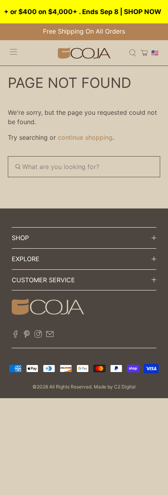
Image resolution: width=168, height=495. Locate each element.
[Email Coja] (50, 335)
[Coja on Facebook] (15, 335)
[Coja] (84, 53)
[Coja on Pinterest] (26, 335)
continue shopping (85, 137)
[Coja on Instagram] (38, 335)
